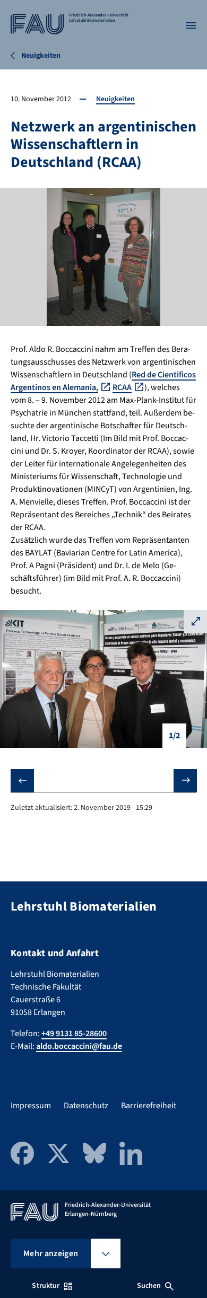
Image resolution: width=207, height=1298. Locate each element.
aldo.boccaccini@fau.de (79, 1046)
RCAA (122, 387)
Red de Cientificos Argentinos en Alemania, (103, 381)
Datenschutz (86, 1105)
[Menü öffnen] (191, 25)
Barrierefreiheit (148, 1105)
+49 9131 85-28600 (74, 1033)
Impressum (31, 1105)
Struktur (45, 1286)
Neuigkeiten (115, 99)
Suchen (149, 1286)
